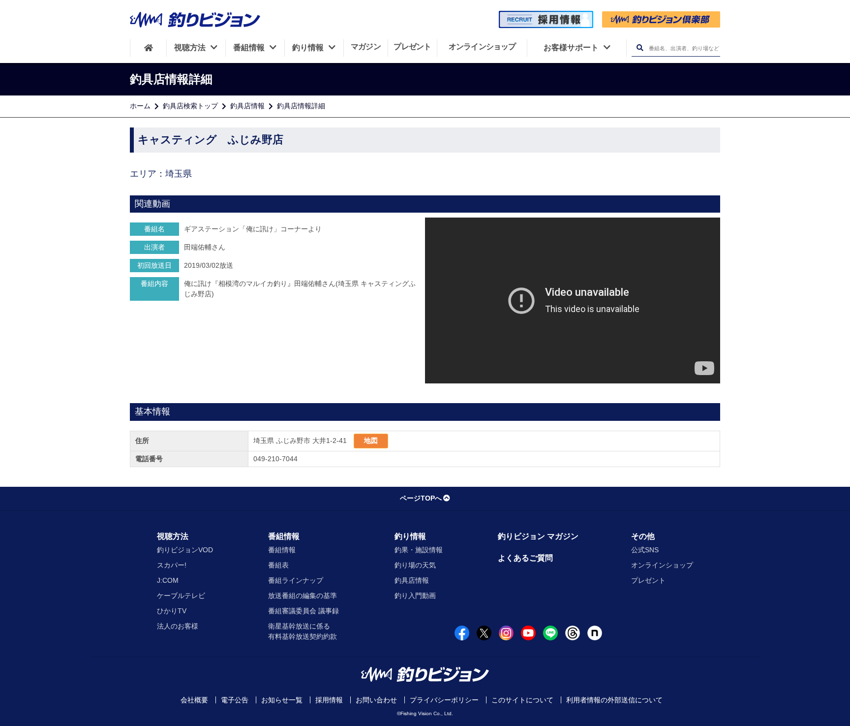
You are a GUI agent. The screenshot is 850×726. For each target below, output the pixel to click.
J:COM (168, 580)
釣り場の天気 (415, 565)
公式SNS (645, 550)
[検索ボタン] (639, 48)
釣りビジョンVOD (185, 550)
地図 (371, 440)
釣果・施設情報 (419, 550)
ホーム (140, 106)
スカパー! (171, 565)
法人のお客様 (177, 626)
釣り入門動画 (415, 596)
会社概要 (194, 700)
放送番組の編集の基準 (302, 596)
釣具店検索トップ (190, 106)
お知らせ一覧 (282, 700)
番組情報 (284, 536)
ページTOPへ (421, 498)
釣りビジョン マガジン (538, 536)
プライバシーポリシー (444, 700)
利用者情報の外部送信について (614, 700)
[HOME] (148, 47)
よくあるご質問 (525, 558)
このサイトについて (522, 700)
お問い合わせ (376, 700)
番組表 (278, 565)
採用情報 (329, 700)
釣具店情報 (247, 106)
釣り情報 (410, 536)
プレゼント (648, 580)
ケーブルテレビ (181, 596)
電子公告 (234, 700)
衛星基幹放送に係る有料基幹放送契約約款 (302, 631)
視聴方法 (172, 536)
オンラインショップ (662, 565)
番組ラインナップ (295, 580)
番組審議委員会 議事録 (303, 611)
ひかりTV (171, 611)
